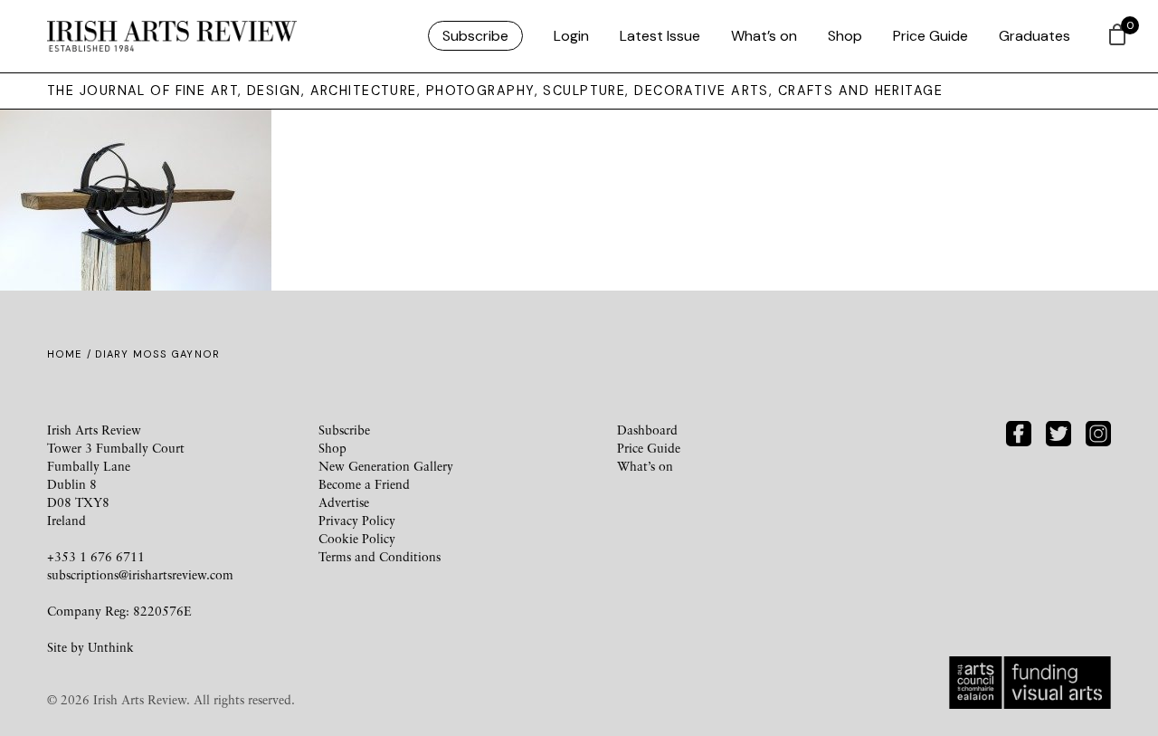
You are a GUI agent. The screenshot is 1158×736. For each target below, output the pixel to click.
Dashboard (647, 429)
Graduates (1034, 35)
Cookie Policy (356, 538)
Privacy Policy (356, 520)
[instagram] (1098, 431)
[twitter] (1058, 431)
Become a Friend (364, 484)
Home (64, 354)
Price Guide (930, 35)
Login (571, 35)
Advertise (343, 502)
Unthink (111, 647)
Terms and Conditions (379, 556)
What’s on (764, 35)
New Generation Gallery (385, 465)
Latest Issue (660, 35)
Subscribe (475, 35)
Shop (845, 35)
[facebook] (1018, 431)
